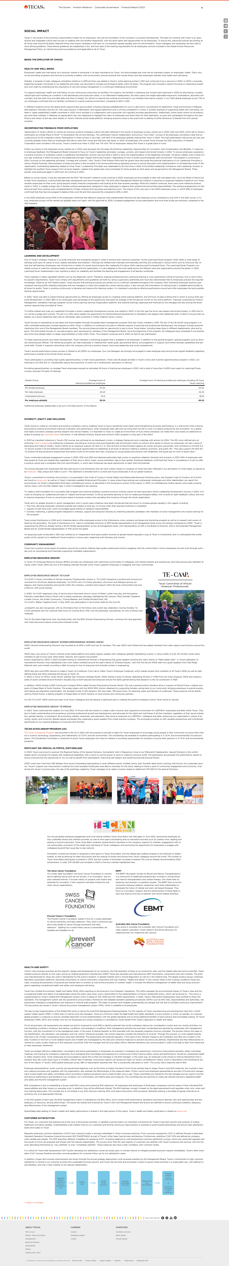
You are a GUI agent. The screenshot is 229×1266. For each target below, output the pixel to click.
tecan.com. (182, 1111)
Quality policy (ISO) (33, 1252)
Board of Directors (32, 1242)
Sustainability (30, 1245)
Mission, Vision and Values (35, 1235)
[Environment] (226, 31)
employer (31, 472)
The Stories (64, 7)
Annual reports (121, 1239)
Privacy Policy (91, 1260)
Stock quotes (121, 1235)
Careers (74, 1232)
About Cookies (105, 1260)
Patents (117, 1260)
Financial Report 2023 (133, 7)
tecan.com (42, 480)
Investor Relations (82, 7)
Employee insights (78, 1235)
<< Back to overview (33, 1202)
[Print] (226, 20)
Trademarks (128, 1260)
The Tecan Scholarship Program (39, 733)
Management (30, 1239)
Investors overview (123, 1232)
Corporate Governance (107, 7)
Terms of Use (77, 1260)
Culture (73, 1239)
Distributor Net (142, 1260)
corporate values (52, 434)
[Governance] (226, 37)
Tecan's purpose (41, 443)
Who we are (30, 1232)
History (28, 1249)
